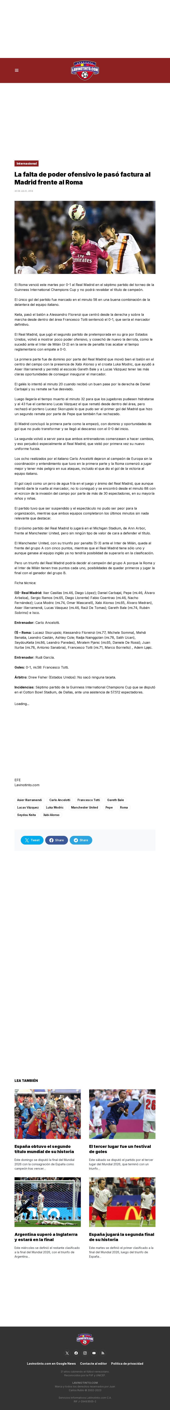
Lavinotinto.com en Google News (51, 1363)
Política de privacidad (127, 1363)
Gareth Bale (115, 800)
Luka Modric (54, 807)
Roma (124, 807)
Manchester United (84, 807)
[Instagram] (85, 1353)
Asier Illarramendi (29, 800)
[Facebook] (76, 1353)
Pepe (109, 807)
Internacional (26, 163)
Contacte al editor (93, 1363)
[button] (17, 70)
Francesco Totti (89, 800)
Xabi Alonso (51, 815)
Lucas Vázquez (28, 807)
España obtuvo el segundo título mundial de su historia (44, 1149)
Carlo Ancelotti (59, 800)
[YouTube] (94, 1353)
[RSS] (103, 1353)
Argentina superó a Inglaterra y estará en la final (46, 1237)
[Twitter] (67, 1353)
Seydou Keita (26, 815)
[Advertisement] (85, 29)
